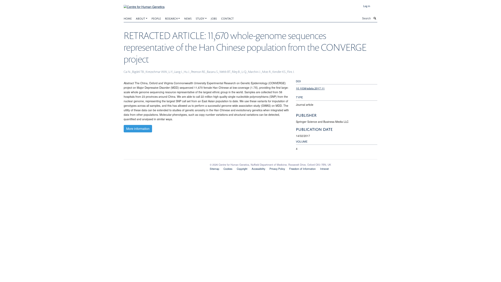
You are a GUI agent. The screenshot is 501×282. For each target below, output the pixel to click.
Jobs (214, 18)
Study (200, 18)
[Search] (375, 18)
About (140, 18)
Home (128, 18)
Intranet (324, 169)
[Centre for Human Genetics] (144, 5)
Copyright (242, 169)
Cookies (227, 169)
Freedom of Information (302, 169)
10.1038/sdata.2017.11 (310, 88)
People (156, 18)
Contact (227, 18)
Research (171, 18)
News (188, 18)
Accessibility (258, 169)
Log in (366, 6)
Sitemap (214, 169)
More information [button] (138, 128)
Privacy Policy (277, 169)
